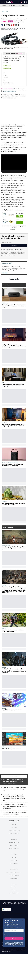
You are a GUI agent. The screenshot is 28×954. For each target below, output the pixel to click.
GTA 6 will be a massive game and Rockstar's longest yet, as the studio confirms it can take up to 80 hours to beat (14, 797)
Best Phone (14, 854)
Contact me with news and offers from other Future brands (14, 934)
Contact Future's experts (7, 918)
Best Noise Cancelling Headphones (14, 872)
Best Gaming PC (14, 845)
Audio (3, 11)
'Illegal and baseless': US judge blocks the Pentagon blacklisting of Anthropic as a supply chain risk (15, 806)
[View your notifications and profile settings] (19, 2)
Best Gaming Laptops (14, 842)
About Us (4, 915)
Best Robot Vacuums (14, 893)
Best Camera (14, 884)
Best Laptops (14, 839)
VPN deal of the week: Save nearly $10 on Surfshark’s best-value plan (15, 813)
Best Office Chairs (14, 878)
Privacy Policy (18, 943)
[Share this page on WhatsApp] (7, 25)
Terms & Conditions (12, 944)
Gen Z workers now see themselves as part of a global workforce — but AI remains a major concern (14, 781)
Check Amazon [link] (7, 66)
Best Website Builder (14, 833)
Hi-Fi (7, 11)
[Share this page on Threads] (16, 25)
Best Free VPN (14, 827)
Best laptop (21, 5)
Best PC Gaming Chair (14, 848)
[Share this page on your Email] (18, 25)
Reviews (11, 21)
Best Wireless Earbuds (14, 875)
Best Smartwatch (14, 863)
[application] (14, 162)
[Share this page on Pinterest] (11, 25)
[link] (5, 215)
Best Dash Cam (14, 887)
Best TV (14, 857)
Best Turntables (14, 869)
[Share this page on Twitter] (4, 25)
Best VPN (14, 824)
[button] (26, 2)
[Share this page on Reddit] (9, 25)
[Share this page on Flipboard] (14, 25)
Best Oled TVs (14, 860)
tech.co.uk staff (18, 21)
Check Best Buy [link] (7, 68)
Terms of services (17, 249)
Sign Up (14, 938)
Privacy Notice (19, 250)
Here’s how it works (13, 29)
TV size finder (12, 5)
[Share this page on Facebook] (2, 25)
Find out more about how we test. (9, 91)
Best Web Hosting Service (14, 830)
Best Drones (14, 890)
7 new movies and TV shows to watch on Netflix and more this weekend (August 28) (15, 789)
